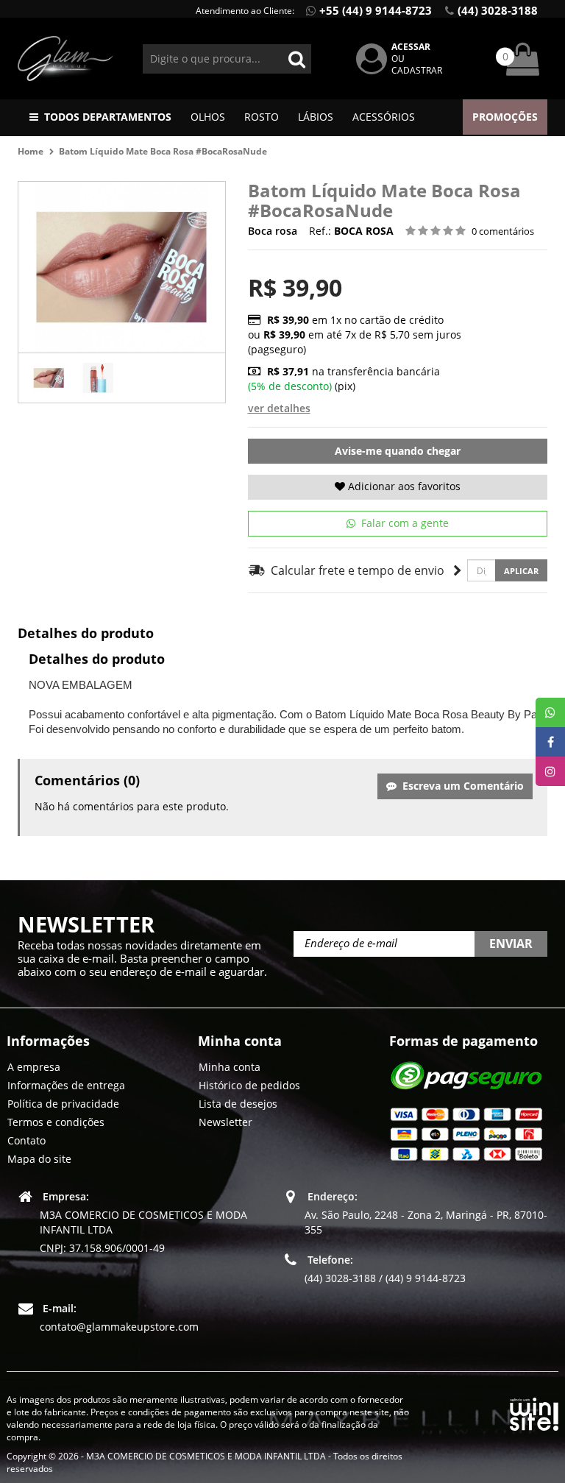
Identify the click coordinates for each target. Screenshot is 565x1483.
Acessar (410, 46)
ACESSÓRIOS (383, 117)
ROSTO (261, 117)
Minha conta (229, 1067)
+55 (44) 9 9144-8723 (375, 10)
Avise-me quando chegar (398, 451)
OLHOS (208, 117)
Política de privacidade (63, 1104)
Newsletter (225, 1122)
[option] (49, 378)
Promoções (505, 117)
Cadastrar (416, 70)
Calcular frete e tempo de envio (355, 570)
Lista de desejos (238, 1104)
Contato (26, 1140)
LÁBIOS (315, 117)
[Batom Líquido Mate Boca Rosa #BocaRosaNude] (49, 378)
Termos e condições (55, 1122)
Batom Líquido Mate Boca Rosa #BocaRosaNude (163, 151)
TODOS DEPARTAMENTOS (107, 117)
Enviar (511, 943)
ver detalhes (279, 408)
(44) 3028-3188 (498, 10)
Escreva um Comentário (460, 786)
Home (30, 151)
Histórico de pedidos (249, 1085)
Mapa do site (39, 1159)
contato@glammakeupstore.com (119, 1327)
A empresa (33, 1067)
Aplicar (521, 570)
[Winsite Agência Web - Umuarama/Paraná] (534, 1411)
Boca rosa (274, 231)
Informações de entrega (66, 1085)
